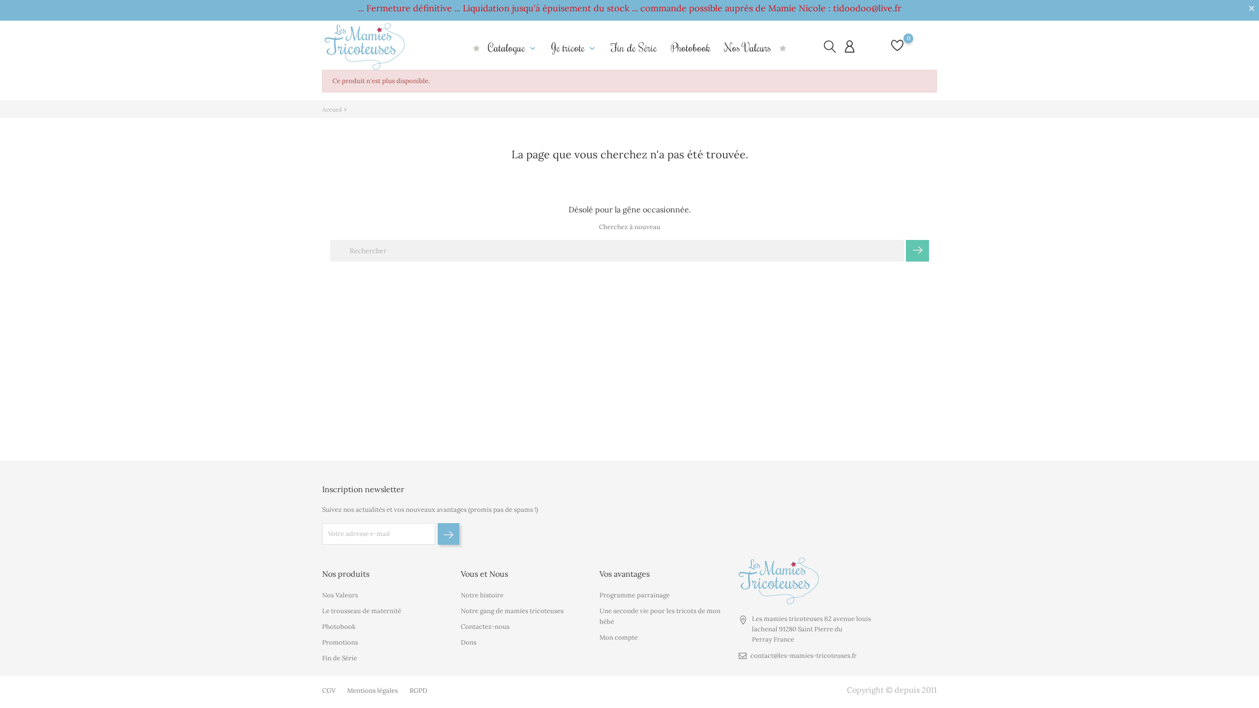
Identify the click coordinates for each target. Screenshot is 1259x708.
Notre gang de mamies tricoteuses (512, 611)
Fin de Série (634, 47)
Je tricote (574, 47)
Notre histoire (482, 595)
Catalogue (513, 47)
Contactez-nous (485, 626)
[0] (897, 50)
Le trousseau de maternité (361, 611)
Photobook (691, 47)
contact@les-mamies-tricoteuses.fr (803, 655)
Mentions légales (372, 690)
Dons (469, 642)
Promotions (340, 642)
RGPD (418, 690)
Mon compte (619, 637)
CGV (328, 690)
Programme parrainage (635, 595)
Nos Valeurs (747, 47)
